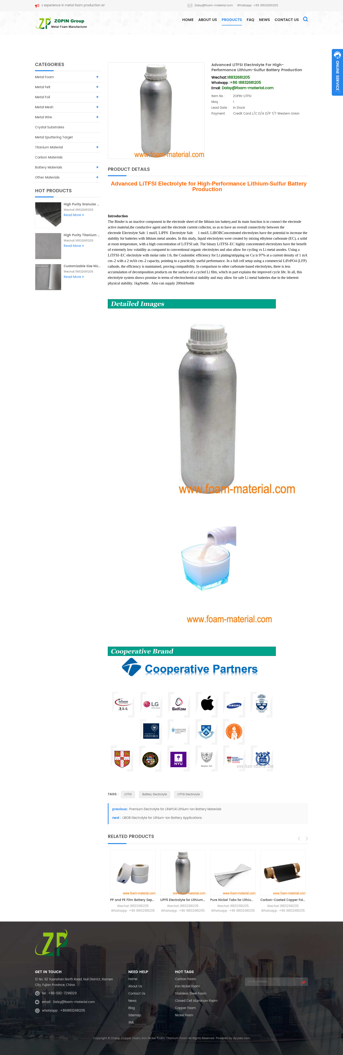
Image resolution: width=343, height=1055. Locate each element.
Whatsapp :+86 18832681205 (257, 5)
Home (132, 979)
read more (72, 215)
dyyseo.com (241, 1038)
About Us (207, 20)
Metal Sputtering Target (54, 137)
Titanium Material (49, 147)
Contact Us (287, 20)
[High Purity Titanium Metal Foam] (48, 246)
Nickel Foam (184, 1015)
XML (131, 1022)
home (188, 20)
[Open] (337, 72)
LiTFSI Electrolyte (189, 794)
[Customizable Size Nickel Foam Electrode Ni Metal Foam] (48, 277)
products (232, 20)
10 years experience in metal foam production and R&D (51, 5)
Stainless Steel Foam (190, 993)
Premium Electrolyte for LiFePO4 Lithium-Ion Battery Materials (175, 809)
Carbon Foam (185, 979)
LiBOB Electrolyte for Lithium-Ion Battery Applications (162, 818)
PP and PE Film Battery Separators (133, 900)
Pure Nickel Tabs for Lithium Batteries (233, 900)
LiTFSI (128, 794)
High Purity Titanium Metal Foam (82, 235)
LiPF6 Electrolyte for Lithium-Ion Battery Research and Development (183, 900)
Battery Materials (195, 44)
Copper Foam (185, 1008)
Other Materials (47, 177)
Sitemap (134, 1015)
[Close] (337, 98)
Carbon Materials (49, 157)
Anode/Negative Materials (237, 44)
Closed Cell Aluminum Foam (196, 1001)
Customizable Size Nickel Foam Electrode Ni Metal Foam (82, 266)
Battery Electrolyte (154, 794)
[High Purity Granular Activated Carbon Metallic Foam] (48, 215)
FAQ (250, 20)
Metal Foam (44, 77)
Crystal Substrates (49, 127)
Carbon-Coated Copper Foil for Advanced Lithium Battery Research (283, 900)
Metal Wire (43, 117)
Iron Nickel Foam (187, 986)
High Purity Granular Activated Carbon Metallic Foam (82, 204)
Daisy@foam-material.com (214, 5)
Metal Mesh (44, 107)
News (264, 20)
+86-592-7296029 (62, 993)
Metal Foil (42, 97)
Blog (131, 1008)
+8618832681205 (72, 1010)
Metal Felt (42, 87)
